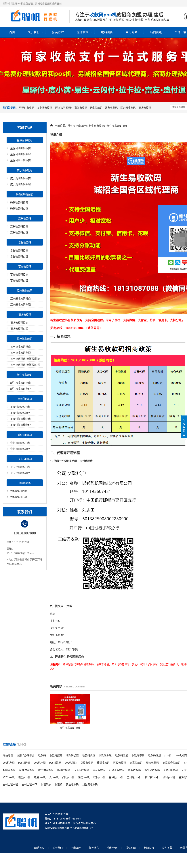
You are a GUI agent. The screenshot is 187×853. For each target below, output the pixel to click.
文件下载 (167, 847)
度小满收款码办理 (20, 184)
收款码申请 (138, 755)
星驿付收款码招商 (20, 148)
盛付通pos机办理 (20, 448)
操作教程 (82, 32)
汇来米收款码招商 (20, 298)
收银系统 (46, 784)
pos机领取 (71, 762)
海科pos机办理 (18, 497)
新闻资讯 (156, 32)
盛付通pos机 (25, 434)
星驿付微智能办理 (20, 424)
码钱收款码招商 (19, 202)
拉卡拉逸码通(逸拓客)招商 (25, 358)
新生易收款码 (24, 374)
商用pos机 (40, 777)
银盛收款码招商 (19, 322)
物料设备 (107, 32)
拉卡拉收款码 (24, 338)
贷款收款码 (86, 762)
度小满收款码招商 (20, 178)
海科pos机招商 (18, 491)
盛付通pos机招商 (20, 442)
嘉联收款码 (80, 107)
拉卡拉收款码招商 (20, 346)
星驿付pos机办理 (20, 412)
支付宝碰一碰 (10, 784)
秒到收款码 (103, 762)
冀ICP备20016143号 (82, 828)
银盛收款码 (144, 107)
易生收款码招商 (19, 250)
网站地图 (8, 755)
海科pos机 (25, 483)
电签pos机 (24, 777)
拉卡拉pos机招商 (20, 466)
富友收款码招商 (19, 274)
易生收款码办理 (19, 256)
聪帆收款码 (9, 770)
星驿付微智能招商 (20, 418)
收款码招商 (55, 755)
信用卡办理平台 (26, 755)
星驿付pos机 (25, 398)
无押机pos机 (170, 770)
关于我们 (33, 32)
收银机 (58, 784)
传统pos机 (84, 777)
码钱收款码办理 (19, 208)
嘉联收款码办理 (19, 232)
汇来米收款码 (128, 107)
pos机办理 (9, 762)
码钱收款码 (63, 770)
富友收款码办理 (19, 280)
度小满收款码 (44, 107)
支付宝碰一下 (29, 784)
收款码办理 (105, 755)
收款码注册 (154, 755)
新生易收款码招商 (20, 382)
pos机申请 (40, 762)
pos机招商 (181, 755)
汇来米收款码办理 (20, 304)
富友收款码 (111, 107)
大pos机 (54, 777)
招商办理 (58, 32)
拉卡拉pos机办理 (20, 472)
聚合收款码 (152, 762)
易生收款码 (96, 107)
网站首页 (39, 847)
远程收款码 (119, 762)
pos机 (168, 755)
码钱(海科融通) (63, 107)
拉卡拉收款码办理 (20, 352)
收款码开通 (121, 755)
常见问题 (131, 32)
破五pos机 (9, 777)
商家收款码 (136, 762)
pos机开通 (24, 762)
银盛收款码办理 (19, 328)
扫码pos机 (68, 777)
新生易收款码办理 (20, 388)
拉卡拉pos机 (25, 458)
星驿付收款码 (26, 107)
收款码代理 (88, 755)
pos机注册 (55, 762)
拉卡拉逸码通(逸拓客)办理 (25, 364)
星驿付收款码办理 (20, 154)
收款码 (42, 755)
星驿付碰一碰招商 (20, 160)
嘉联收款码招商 (19, 226)
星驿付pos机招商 (20, 406)
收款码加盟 (72, 755)
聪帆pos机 (99, 777)
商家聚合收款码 (171, 762)
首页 (12, 32)
